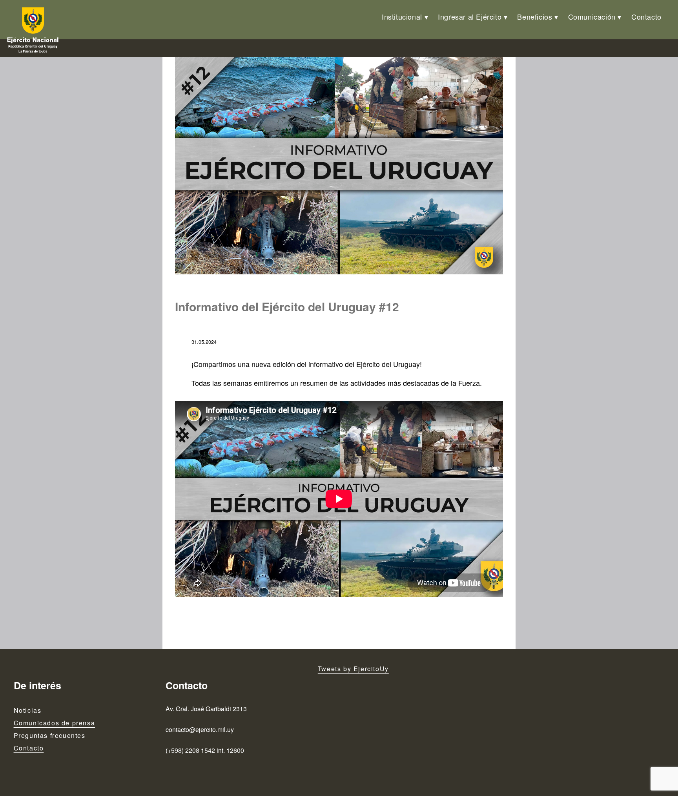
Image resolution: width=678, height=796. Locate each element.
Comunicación (592, 16)
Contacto (646, 16)
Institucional (402, 16)
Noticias (28, 710)
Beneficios (534, 16)
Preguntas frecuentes (50, 735)
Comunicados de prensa (54, 722)
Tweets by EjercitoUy (353, 668)
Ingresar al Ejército (469, 16)
